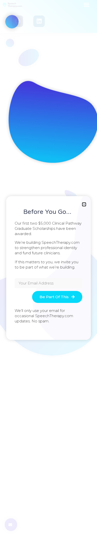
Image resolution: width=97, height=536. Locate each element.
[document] (48, 268)
